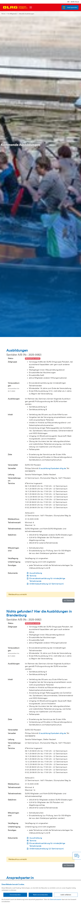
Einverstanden (15, 895)
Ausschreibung (35, 573)
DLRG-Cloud (75, 2)
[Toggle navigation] (30, 7)
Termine (32, 576)
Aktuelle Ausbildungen (26, 14)
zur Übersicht (68, 600)
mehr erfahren (65, 895)
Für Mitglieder (12, 14)
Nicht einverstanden (40, 895)
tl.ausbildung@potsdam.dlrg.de (52, 468)
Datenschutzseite (55, 899)
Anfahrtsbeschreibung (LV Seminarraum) (46, 584)
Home (3, 14)
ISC (68, 2)
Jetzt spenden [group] (72, 7)
